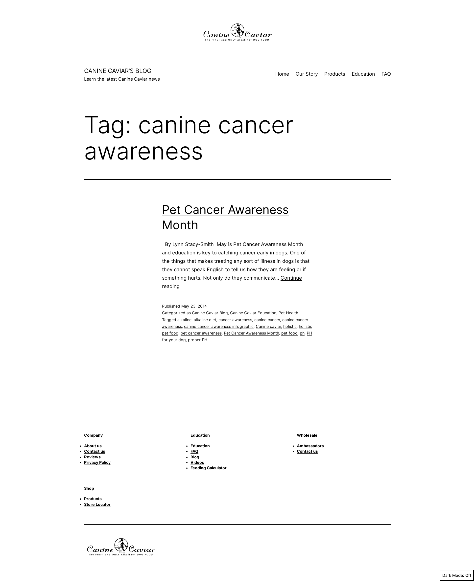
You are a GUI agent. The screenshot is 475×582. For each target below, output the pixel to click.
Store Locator (97, 504)
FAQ (386, 74)
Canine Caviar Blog (210, 312)
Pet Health (288, 312)
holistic (290, 326)
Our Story (307, 74)
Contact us (94, 451)
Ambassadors (310, 445)
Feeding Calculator (208, 467)
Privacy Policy (97, 462)
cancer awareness (235, 319)
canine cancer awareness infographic (219, 326)
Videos (197, 462)
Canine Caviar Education (253, 312)
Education (363, 74)
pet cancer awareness (201, 333)
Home (282, 74)
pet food (289, 333)
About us (93, 445)
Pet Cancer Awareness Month (251, 333)
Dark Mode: (453, 575)
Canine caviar (268, 326)
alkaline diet (205, 319)
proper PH (197, 339)
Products (334, 74)
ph (302, 333)
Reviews (92, 456)
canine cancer (267, 319)
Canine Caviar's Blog (117, 70)
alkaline (184, 319)
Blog (194, 456)
